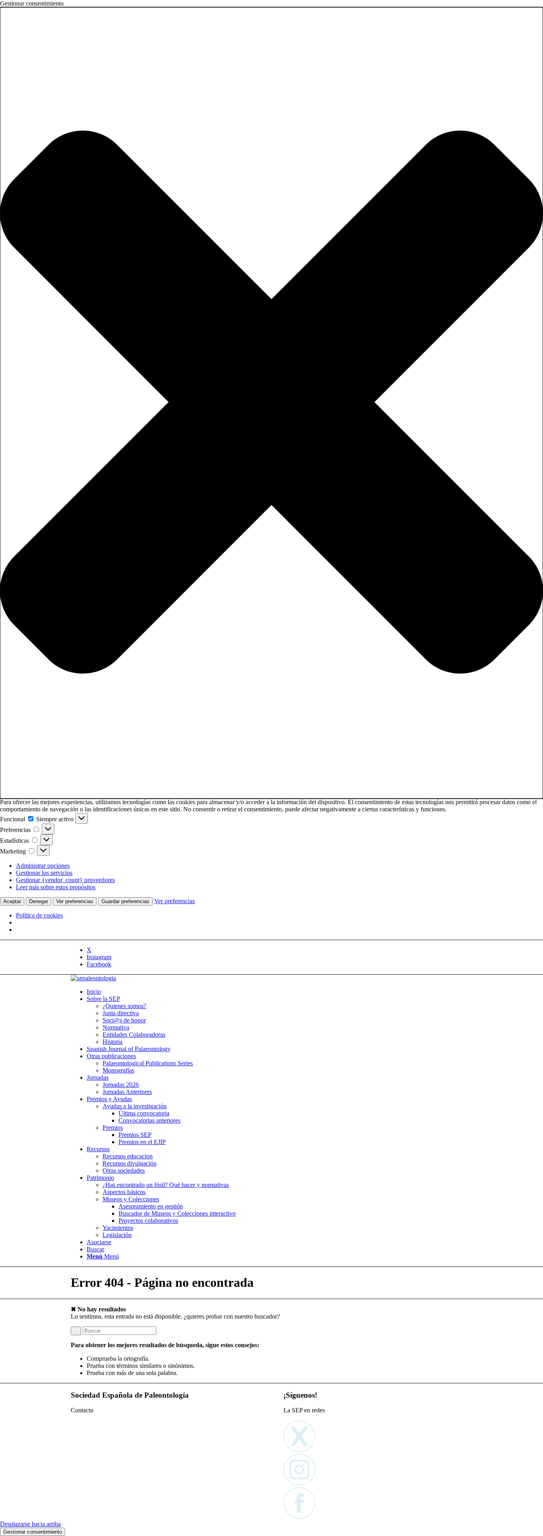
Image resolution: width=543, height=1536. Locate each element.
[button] (271, 403)
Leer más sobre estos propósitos (55, 887)
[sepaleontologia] (93, 978)
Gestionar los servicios (44, 872)
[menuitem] (279, 991)
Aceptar (12, 901)
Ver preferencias (74, 901)
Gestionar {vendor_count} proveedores (65, 880)
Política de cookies (39, 915)
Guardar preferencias (125, 901)
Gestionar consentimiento (32, 1532)
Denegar (38, 901)
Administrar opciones (43, 865)
